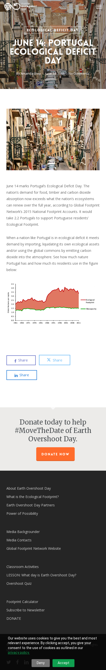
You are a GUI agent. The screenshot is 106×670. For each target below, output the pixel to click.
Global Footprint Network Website (33, 548)
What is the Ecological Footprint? (32, 496)
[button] (99, 6)
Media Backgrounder (23, 531)
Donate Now (55, 454)
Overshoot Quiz (19, 583)
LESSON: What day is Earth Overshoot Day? (41, 575)
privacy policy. (19, 652)
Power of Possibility (22, 513)
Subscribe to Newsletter (25, 610)
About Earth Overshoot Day (28, 488)
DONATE (13, 618)
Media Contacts (19, 540)
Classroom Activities (22, 566)
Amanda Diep (31, 73)
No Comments (79, 73)
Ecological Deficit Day (53, 30)
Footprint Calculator (22, 601)
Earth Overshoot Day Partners (30, 505)
